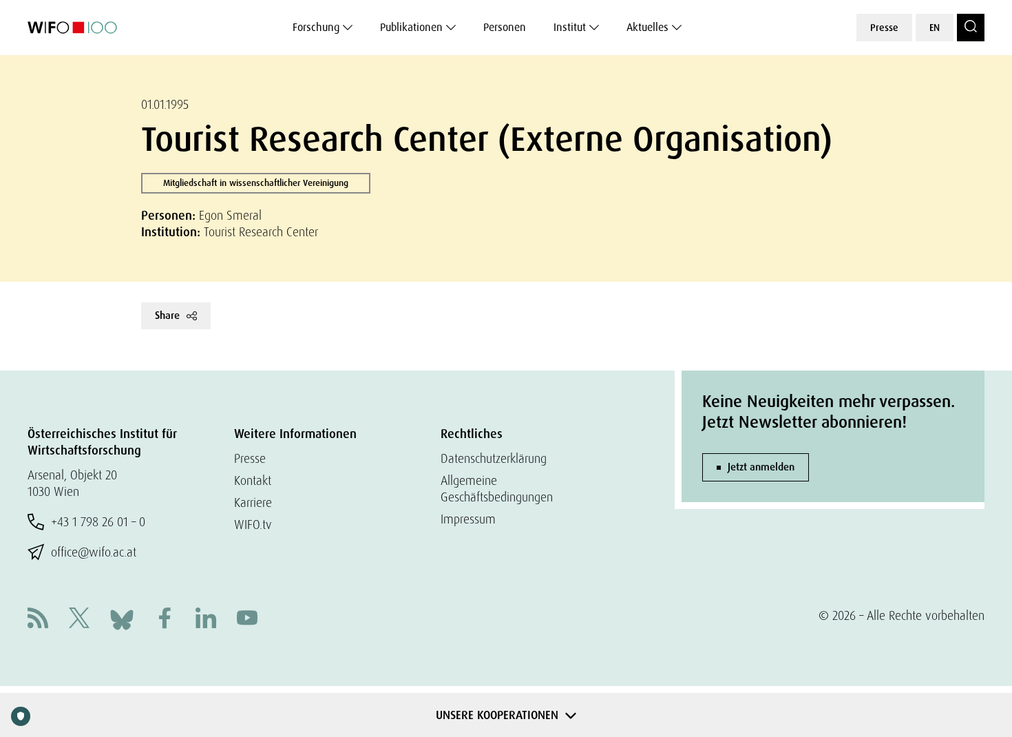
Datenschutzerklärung (494, 458)
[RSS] (38, 619)
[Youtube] (247, 619)
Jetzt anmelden (761, 467)
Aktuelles (647, 27)
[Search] (970, 27)
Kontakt (252, 480)
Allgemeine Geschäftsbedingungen (497, 489)
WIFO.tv (253, 524)
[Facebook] (164, 619)
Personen (504, 27)
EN (934, 27)
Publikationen (411, 27)
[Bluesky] (122, 618)
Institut (570, 27)
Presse (884, 27)
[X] (79, 619)
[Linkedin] (206, 619)
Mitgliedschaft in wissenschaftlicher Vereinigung (255, 183)
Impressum (468, 519)
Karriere (253, 502)
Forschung (316, 27)
